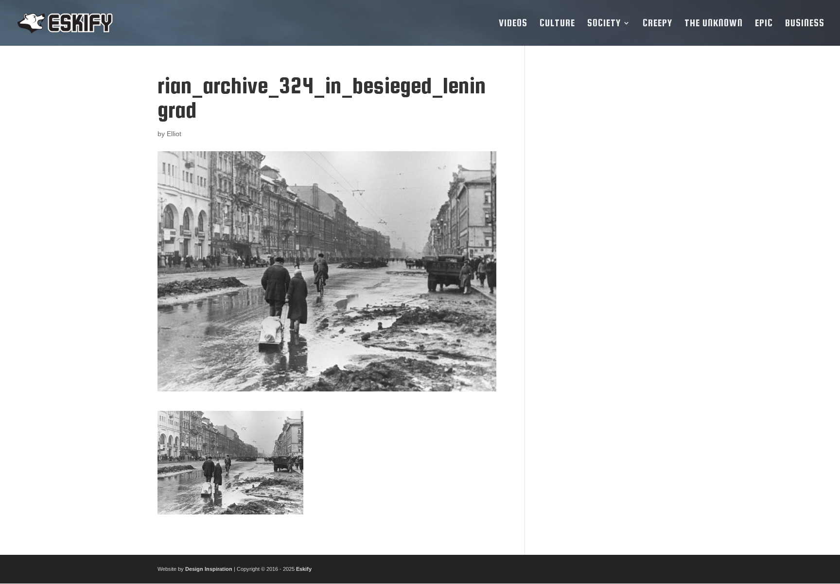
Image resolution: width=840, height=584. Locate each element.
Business (804, 23)
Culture (557, 23)
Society (604, 23)
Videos (513, 23)
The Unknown (713, 23)
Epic (764, 23)
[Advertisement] (611, 219)
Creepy (657, 23)
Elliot (174, 134)
